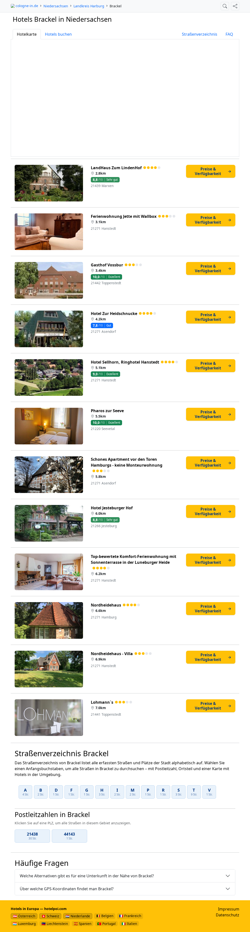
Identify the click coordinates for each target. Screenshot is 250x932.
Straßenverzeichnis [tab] (199, 34)
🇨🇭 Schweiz (50, 916)
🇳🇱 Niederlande (77, 916)
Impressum (228, 909)
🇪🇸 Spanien (82, 923)
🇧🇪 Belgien (104, 915)
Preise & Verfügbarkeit (213, 171)
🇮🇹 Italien (129, 923)
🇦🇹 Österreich (24, 916)
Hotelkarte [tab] (27, 34)
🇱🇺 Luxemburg (24, 923)
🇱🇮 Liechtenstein (55, 923)
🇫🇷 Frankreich (130, 915)
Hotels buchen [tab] (58, 34)
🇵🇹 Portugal (106, 923)
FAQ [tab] (229, 34)
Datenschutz (227, 915)
